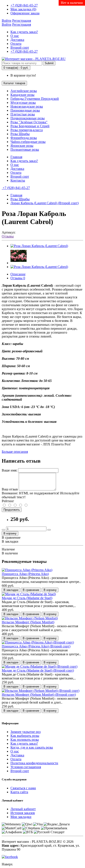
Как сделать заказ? (24, 32)
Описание (18, 274)
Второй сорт (19, 47)
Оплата (15, 43)
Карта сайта (19, 792)
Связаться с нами (23, 788)
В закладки (10, 541)
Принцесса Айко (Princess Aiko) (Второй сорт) (36, 646)
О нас (14, 36)
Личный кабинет (23, 809)
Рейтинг (8, 501)
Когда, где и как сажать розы (31, 747)
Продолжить (11, 509)
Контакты (17, 180)
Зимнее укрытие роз (25, 732)
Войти (6, 20)
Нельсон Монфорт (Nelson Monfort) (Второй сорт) (39, 694)
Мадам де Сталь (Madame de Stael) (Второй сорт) (38, 670)
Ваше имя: (9, 470)
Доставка (17, 40)
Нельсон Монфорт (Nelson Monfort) (28, 622)
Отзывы (8, 236)
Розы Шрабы (20, 199)
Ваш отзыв (10, 489)
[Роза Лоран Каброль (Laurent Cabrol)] (39, 246)
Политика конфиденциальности (34, 763)
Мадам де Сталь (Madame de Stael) (27, 598)
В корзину (10, 533)
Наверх (7, 864)
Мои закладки (20, 817)
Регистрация (21, 20)
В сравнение (11, 537)
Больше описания (15, 451)
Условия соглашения (25, 767)
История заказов (22, 813)
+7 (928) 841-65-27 (24, 51)
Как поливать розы (24, 739)
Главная (16, 157)
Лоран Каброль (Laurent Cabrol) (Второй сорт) (44, 203)
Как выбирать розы (24, 736)
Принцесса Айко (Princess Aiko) (25, 574)
